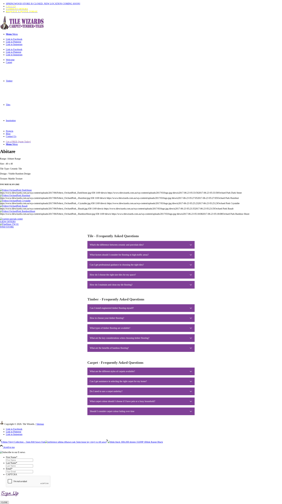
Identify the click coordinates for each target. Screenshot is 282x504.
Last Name (11, 463)
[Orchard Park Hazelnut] (15, 195)
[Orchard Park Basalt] (13, 206)
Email (9, 468)
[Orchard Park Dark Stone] (16, 190)
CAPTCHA (11, 474)
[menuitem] (144, 3)
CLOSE (4, 502)
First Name (11, 457)
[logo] (22, 29)
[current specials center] (11, 219)
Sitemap (40, 424)
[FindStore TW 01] (9, 224)
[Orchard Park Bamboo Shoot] (17, 211)
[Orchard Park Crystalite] (15, 200)
